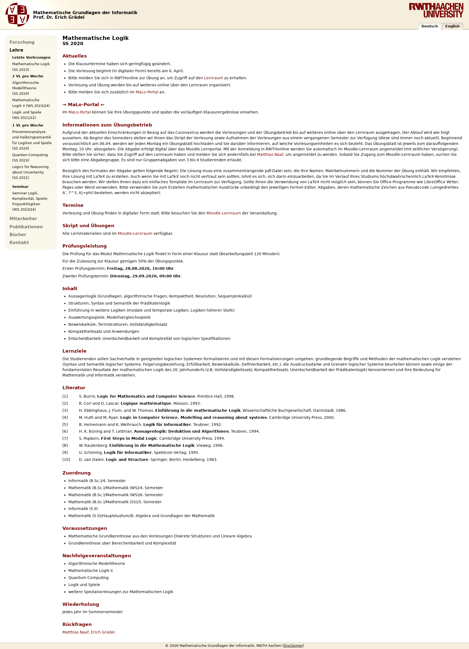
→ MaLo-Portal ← (83, 104)
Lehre (16, 50)
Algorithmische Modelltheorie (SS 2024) (25, 88)
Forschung (21, 42)
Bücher (17, 234)
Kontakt (19, 242)
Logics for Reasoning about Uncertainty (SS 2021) (30, 172)
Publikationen (26, 226)
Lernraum (213, 78)
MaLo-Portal (147, 92)
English (452, 26)
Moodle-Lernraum (224, 213)
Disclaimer (293, 646)
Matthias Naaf (270, 154)
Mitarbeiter (23, 218)
